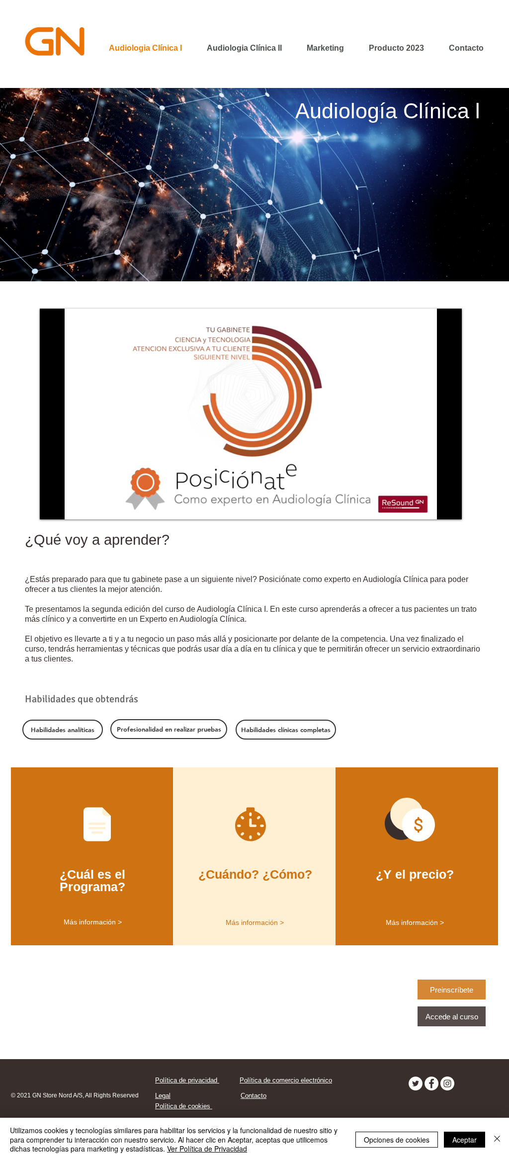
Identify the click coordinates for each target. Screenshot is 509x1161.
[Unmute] (69, 505)
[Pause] (52, 505)
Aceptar (464, 1140)
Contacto (253, 1095)
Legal (162, 1095)
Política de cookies (183, 1106)
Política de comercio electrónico (286, 1080)
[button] (168, 729)
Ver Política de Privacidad (207, 1149)
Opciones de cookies (396, 1140)
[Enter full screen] (448, 505)
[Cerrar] (497, 1139)
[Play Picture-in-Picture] (431, 505)
